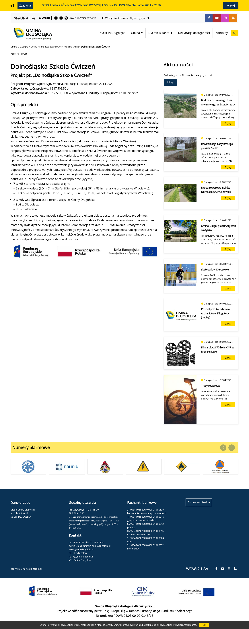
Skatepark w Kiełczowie (215, 269)
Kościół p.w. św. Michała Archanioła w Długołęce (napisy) (215, 313)
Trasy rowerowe (210, 385)
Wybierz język (140, 18)
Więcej (231, 5)
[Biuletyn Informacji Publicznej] (33, 18)
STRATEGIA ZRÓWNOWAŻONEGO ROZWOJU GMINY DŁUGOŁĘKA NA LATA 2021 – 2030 (101, 5)
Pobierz (15, 53)
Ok (204, 625)
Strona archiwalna (200, 503)
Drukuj (24, 53)
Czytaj (228, 123)
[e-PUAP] (20, 18)
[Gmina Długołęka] (31, 39)
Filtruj (170, 82)
